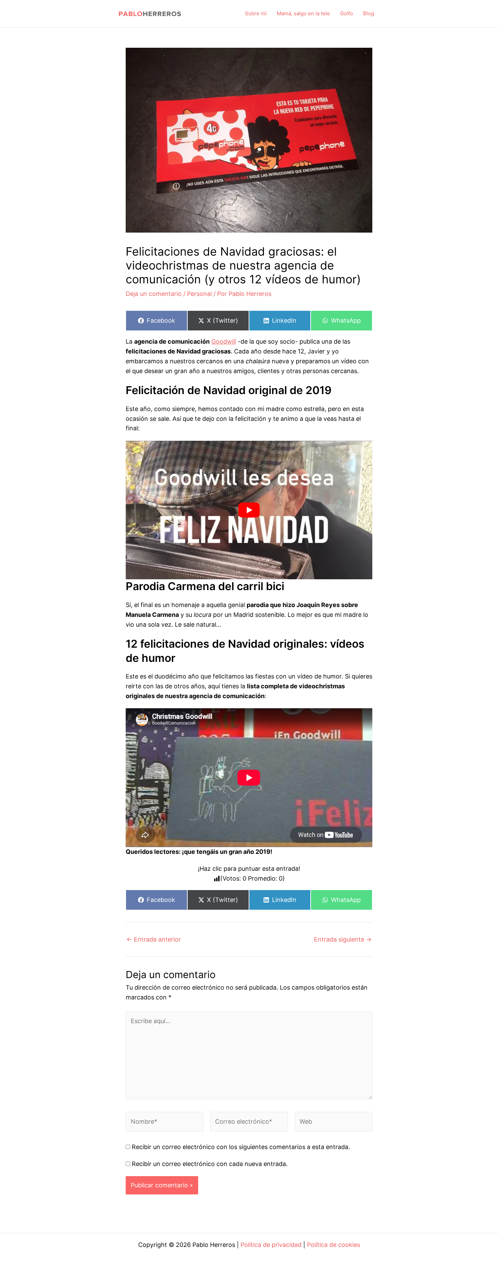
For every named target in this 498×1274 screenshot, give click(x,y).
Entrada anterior (153, 939)
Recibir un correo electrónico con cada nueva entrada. (210, 1163)
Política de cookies (333, 1244)
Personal (199, 293)
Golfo (346, 13)
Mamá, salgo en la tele (303, 13)
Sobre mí (256, 13)
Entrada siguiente (343, 939)
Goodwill (223, 341)
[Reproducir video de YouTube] (249, 510)
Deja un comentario (154, 293)
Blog (368, 13)
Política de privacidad (271, 1244)
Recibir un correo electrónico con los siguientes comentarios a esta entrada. (241, 1146)
